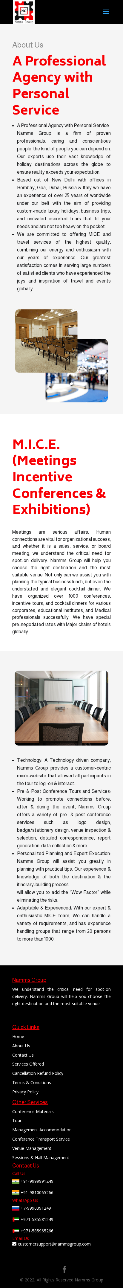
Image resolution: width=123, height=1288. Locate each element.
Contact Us (23, 1055)
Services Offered (28, 1064)
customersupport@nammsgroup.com (54, 1244)
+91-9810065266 (36, 1192)
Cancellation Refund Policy (37, 1073)
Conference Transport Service (41, 1139)
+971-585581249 (36, 1219)
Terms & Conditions (31, 1082)
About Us (21, 1046)
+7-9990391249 (35, 1208)
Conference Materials (33, 1111)
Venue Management (31, 1148)
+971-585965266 (36, 1231)
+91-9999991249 (36, 1181)
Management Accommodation (42, 1130)
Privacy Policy (25, 1092)
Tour (16, 1120)
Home (18, 1036)
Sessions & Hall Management (40, 1157)
